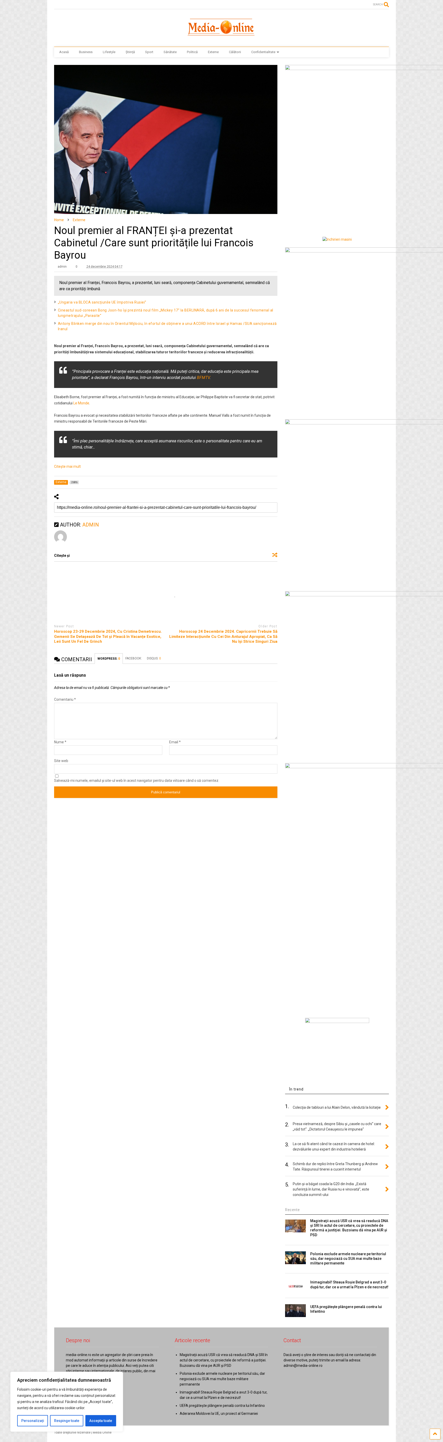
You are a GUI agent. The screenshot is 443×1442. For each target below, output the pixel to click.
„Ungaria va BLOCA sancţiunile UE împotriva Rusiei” (102, 302)
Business (86, 52)
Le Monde (81, 403)
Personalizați (32, 1421)
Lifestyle (109, 52)
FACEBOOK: (133, 658)
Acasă (64, 52)
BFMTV (203, 377)
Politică (192, 52)
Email (175, 742)
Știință (130, 52)
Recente (292, 1210)
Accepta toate (100, 1421)
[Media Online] (221, 38)
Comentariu (65, 699)
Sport (149, 52)
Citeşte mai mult (67, 466)
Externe (213, 52)
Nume (60, 742)
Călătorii (235, 52)
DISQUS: (154, 658)
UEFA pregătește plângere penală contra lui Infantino (222, 1406)
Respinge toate (66, 1421)
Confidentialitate (263, 52)
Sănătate (170, 52)
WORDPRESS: (108, 658)
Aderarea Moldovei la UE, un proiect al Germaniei (219, 1413)
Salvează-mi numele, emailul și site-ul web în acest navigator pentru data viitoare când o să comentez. (136, 780)
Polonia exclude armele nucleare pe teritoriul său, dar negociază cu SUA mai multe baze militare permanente (348, 1258)
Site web (61, 761)
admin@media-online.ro (303, 1365)
